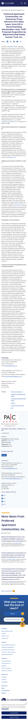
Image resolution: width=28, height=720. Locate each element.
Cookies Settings (14, 713)
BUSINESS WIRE (12, 46)
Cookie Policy (5, 708)
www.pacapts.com (11, 157)
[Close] (26, 703)
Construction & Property (17, 405)
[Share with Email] (17, 41)
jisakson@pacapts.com (11, 365)
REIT (12, 408)
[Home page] (7, 3)
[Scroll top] (22, 624)
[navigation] (25, 3)
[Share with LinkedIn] (7, 41)
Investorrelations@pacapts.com (13, 376)
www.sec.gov (17, 205)
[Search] (21, 3)
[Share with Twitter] (11, 41)
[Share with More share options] (24, 41)
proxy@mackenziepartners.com (9, 121)
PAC (5, 495)
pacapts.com (10, 440)
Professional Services (16, 392)
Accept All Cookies (14, 717)
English (4, 455)
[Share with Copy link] (20, 41)
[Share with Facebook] (14, 41)
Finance (13, 403)
